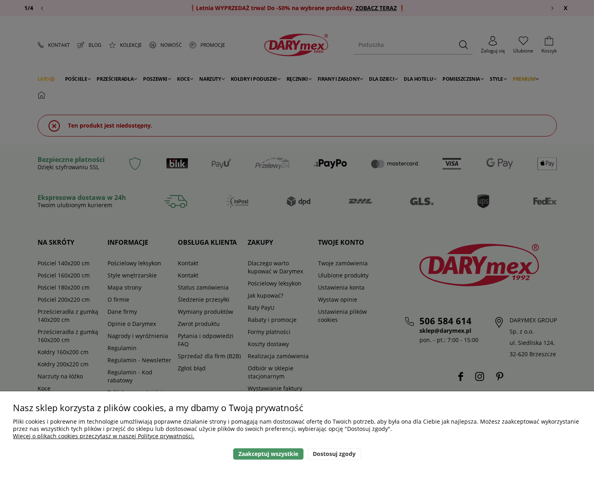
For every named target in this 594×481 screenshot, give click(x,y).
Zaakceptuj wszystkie (268, 454)
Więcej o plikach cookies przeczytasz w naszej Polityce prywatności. (103, 436)
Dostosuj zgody (334, 454)
